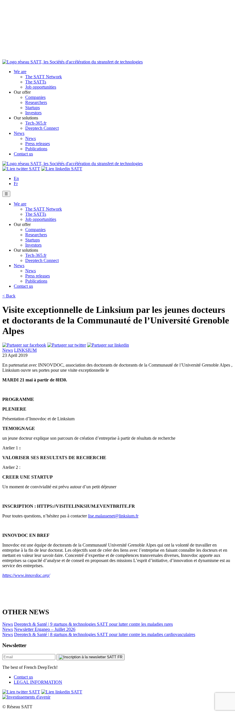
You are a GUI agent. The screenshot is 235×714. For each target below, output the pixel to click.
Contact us (23, 153)
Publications (36, 148)
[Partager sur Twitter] (66, 345)
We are (20, 71)
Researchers (36, 102)
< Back (8, 295)
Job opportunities (40, 87)
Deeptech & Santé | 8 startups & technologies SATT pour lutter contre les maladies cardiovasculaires (104, 634)
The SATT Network (43, 76)
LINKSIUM (25, 350)
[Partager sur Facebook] (24, 345)
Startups (32, 107)
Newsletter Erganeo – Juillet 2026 (44, 629)
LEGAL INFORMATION (38, 682)
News (19, 133)
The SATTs (35, 81)
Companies (35, 97)
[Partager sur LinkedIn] (108, 345)
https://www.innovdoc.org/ (26, 575)
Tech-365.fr (35, 123)
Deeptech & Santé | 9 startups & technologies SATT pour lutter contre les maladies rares (93, 624)
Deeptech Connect (42, 128)
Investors (33, 112)
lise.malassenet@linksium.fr (113, 515)
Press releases (37, 143)
